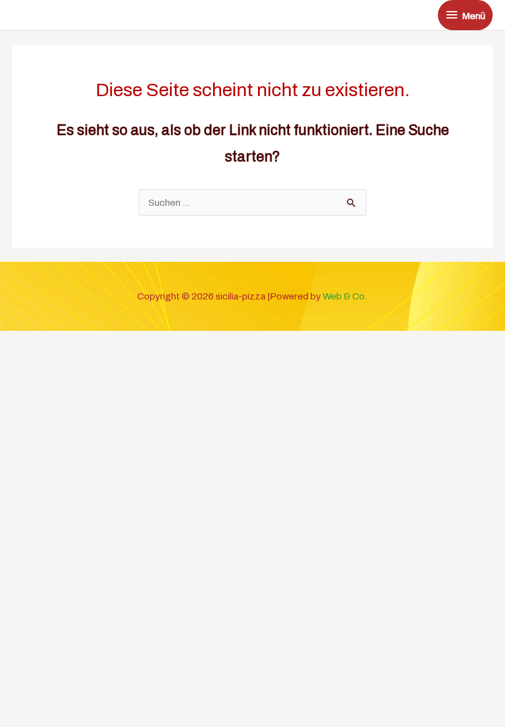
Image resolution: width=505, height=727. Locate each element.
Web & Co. (345, 296)
